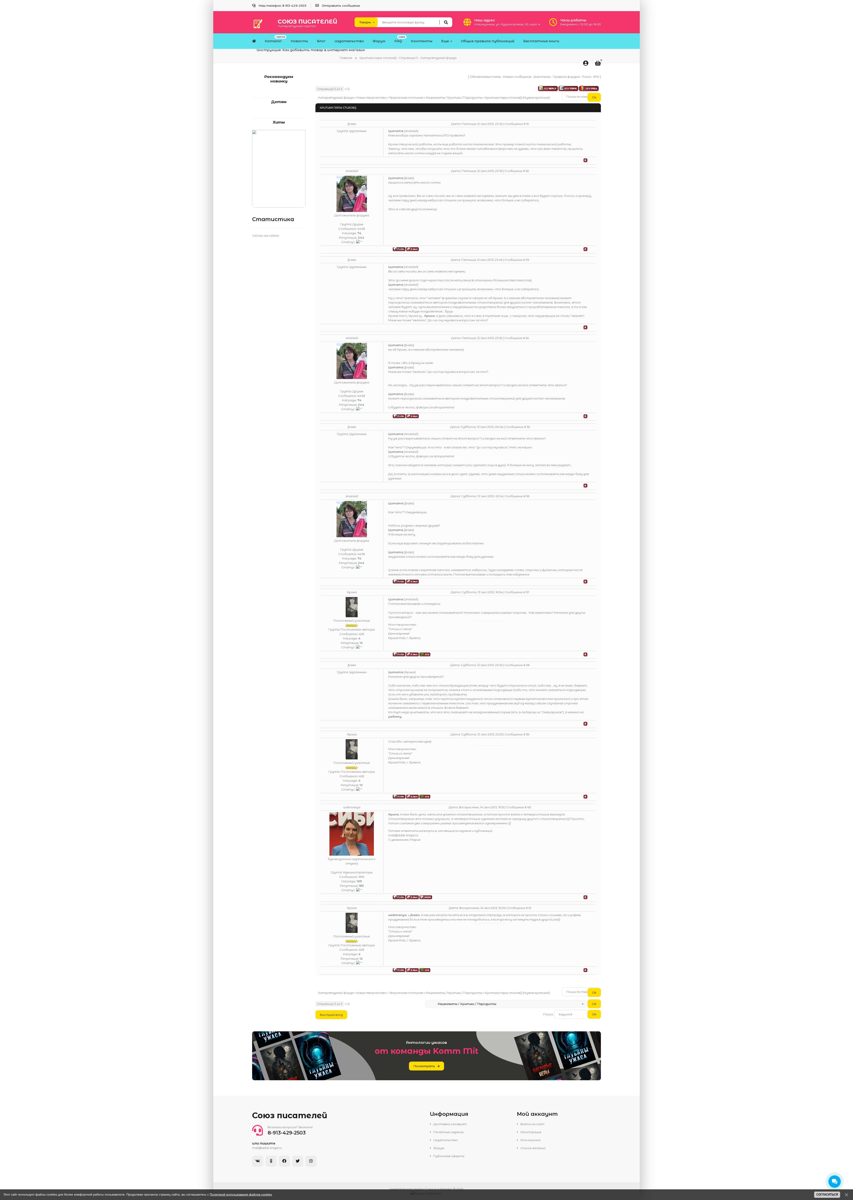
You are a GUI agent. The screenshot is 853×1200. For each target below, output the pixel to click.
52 (527, 171)
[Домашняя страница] (425, 897)
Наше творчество (372, 97)
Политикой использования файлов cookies (241, 1194)
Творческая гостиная (406, 97)
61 (529, 908)
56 (527, 496)
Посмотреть (424, 1066)
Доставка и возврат (450, 1124)
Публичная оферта (448, 1156)
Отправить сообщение (341, 5)
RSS (596, 76)
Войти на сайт (532, 1124)
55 (528, 427)
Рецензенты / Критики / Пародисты (454, 97)
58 (528, 665)
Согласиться (827, 1194)
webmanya (351, 807)
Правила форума (566, 76)
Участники (542, 76)
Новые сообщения (517, 76)
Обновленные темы (485, 76)
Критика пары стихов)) (503, 97)
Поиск (586, 76)
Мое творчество (402, 624)
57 (527, 592)
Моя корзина (530, 1140)
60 (529, 807)
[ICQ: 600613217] (424, 654)
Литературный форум (336, 97)
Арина (352, 592)
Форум (438, 1148)
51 (527, 124)
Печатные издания (448, 1132)
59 (527, 734)
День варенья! (398, 633)
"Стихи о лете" (400, 629)
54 (527, 338)
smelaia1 (352, 171)
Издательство (445, 1140)
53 (527, 260)
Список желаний (533, 1148)
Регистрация (530, 1132)
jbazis (352, 124)
